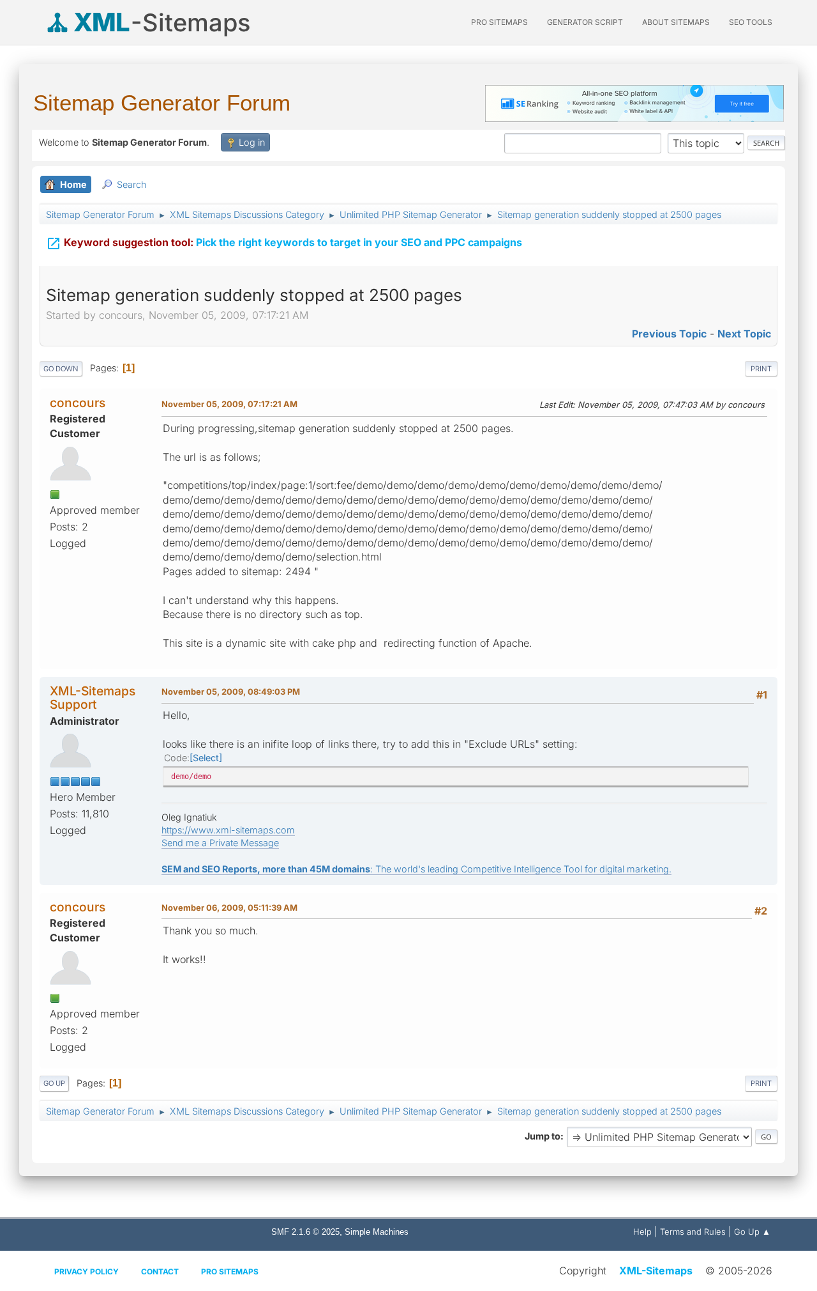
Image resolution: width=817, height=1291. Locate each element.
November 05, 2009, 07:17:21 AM (229, 404)
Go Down (61, 368)
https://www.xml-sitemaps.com (228, 829)
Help (642, 1231)
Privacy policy (86, 1271)
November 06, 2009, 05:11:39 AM (229, 907)
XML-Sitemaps (656, 1270)
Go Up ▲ (752, 1231)
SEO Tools (750, 22)
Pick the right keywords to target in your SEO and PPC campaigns (284, 243)
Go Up (54, 1083)
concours (77, 402)
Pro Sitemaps (230, 1271)
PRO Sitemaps (499, 22)
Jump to (542, 1136)
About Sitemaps (676, 22)
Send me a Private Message (220, 842)
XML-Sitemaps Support (92, 697)
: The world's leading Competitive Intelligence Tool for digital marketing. (416, 868)
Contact (160, 1271)
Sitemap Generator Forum (161, 102)
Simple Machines (376, 1232)
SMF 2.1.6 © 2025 (305, 1232)
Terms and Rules (693, 1231)
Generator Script (585, 22)
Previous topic (669, 333)
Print (761, 368)
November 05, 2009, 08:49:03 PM (230, 691)
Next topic (744, 333)
